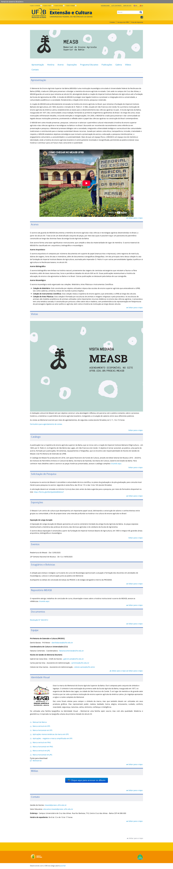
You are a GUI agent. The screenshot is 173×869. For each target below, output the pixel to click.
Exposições (72, 64)
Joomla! (63, 866)
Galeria (118, 64)
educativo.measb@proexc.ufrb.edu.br (58, 809)
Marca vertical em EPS (41, 726)
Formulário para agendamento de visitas (46, 424)
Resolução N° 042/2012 (39, 620)
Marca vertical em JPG (41, 750)
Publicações (107, 64)
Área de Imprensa (137, 22)
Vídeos (128, 64)
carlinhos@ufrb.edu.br (80, 663)
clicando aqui (116, 463)
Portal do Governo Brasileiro (12, 1)
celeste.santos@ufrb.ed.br (84, 667)
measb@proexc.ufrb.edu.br (56, 805)
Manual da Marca (39, 722)
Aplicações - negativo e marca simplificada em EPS (52, 738)
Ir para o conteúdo (36, 5)
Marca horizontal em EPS (42, 730)
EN (136, 5)
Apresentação (38, 64)
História (50, 64)
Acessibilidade (105, 5)
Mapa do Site (127, 5)
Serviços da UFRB (123, 22)
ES (142, 5)
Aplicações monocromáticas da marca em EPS (50, 734)
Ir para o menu (48, 5)
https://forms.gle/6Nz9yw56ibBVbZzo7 (49, 492)
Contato (112, 22)
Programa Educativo (89, 64)
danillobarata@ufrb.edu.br (62, 642)
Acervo (61, 64)
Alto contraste (116, 5)
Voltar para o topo (135, 218)
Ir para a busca (59, 5)
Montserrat (37, 760)
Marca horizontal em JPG (42, 755)
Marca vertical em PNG (41, 742)
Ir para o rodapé (71, 5)
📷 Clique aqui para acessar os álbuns (86, 780)
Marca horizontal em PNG (42, 746)
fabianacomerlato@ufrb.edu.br (71, 651)
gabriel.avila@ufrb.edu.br (73, 659)
